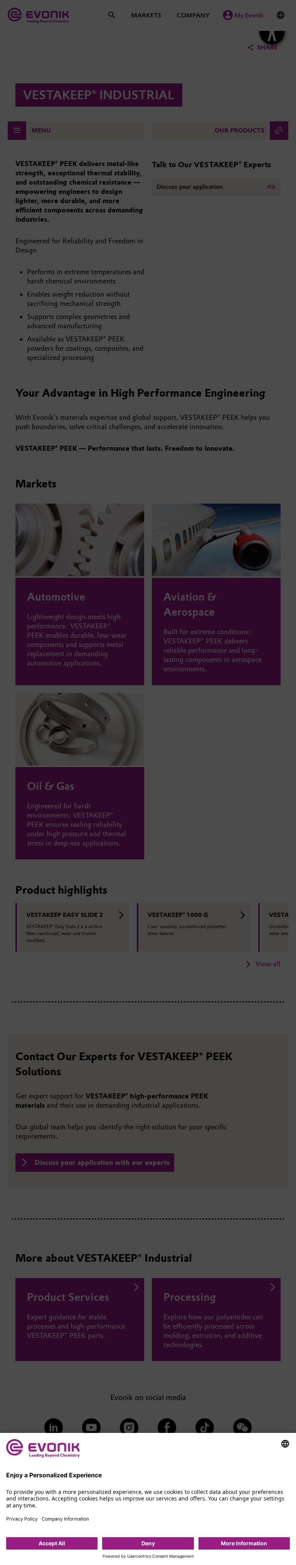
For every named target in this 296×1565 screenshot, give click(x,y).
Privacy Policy (22, 1519)
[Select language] (285, 1443)
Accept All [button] (52, 1543)
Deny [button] (148, 1543)
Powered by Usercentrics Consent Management (148, 1556)
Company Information (65, 1519)
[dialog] (148, 1499)
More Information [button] (244, 1543)
